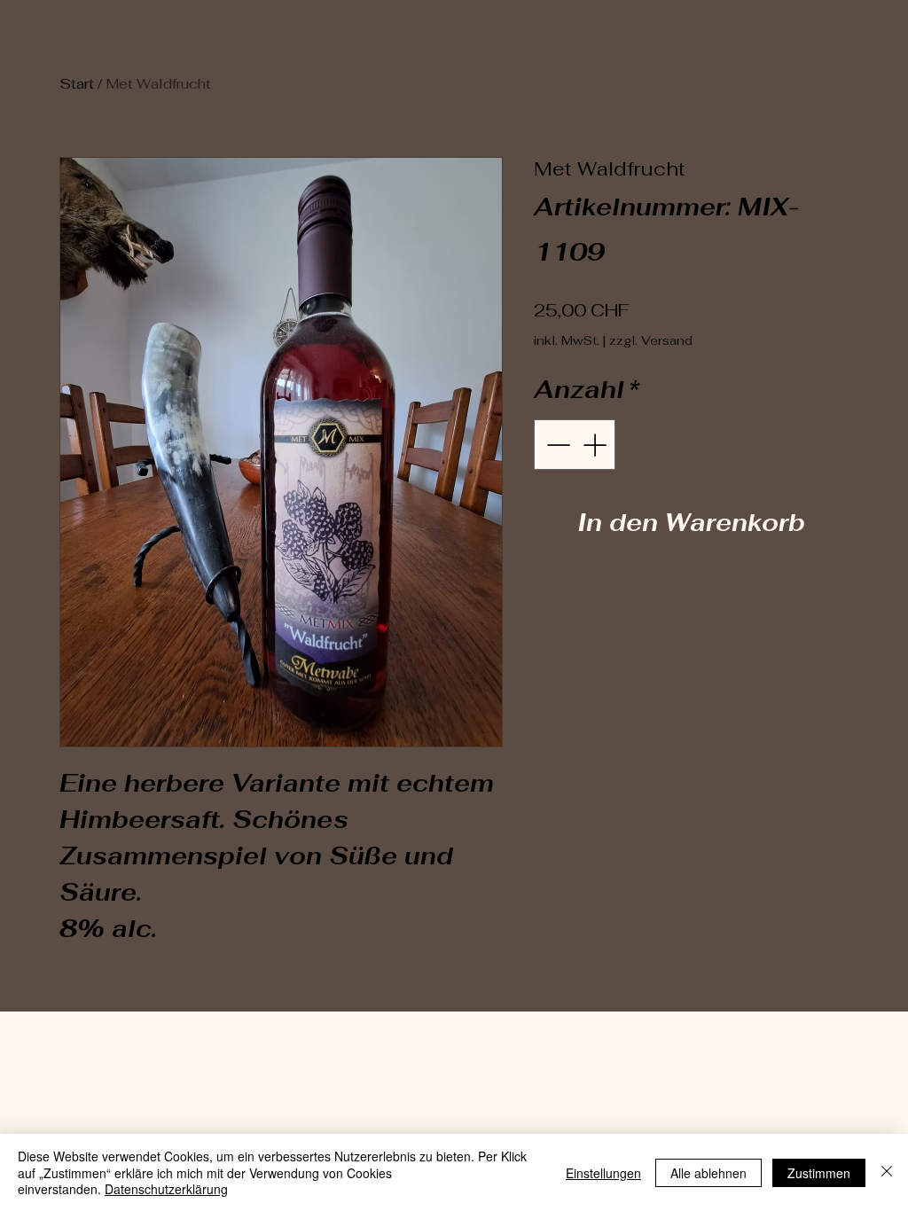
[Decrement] (556, 444)
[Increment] (596, 444)
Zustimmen (818, 1173)
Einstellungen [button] (603, 1173)
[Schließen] (886, 1172)
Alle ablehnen (708, 1173)
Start (76, 83)
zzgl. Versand (651, 340)
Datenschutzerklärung (166, 1189)
